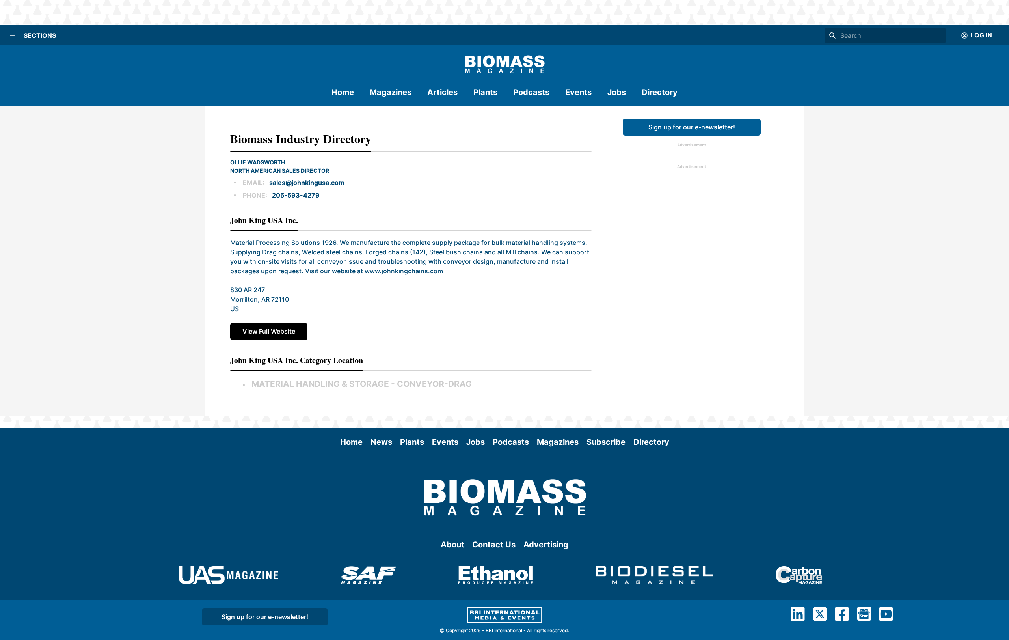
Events (578, 92)
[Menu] (12, 35)
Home (342, 92)
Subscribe (606, 442)
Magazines (390, 92)
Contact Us (494, 544)
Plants (485, 92)
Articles (442, 92)
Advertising (545, 544)
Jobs (616, 92)
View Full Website (268, 331)
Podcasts (531, 92)
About (452, 544)
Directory (660, 92)
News (381, 442)
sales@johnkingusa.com (306, 183)
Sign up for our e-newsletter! (691, 127)
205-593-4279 (296, 195)
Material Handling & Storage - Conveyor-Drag (361, 384)
